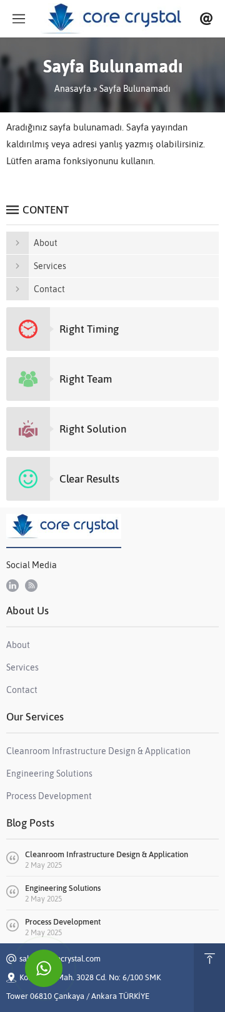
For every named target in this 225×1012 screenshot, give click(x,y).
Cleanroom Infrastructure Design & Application (106, 854)
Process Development (63, 921)
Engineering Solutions (63, 888)
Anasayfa (72, 89)
